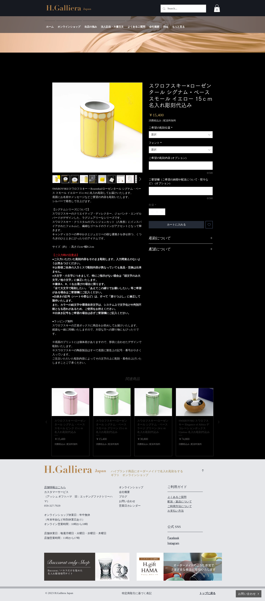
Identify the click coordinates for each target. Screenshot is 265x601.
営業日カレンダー (130, 505)
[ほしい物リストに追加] (209, 224)
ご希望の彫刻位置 (161, 127)
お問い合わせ (127, 501)
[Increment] (162, 212)
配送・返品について (179, 501)
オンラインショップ (131, 487)
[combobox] (181, 134)
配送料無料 (169, 120)
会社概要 (124, 492)
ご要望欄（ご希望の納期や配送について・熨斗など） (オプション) (178, 181)
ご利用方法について (179, 506)
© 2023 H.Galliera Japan (59, 593)
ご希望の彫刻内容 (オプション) (167, 158)
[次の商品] (219, 422)
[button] (217, 8)
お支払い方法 (175, 510)
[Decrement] (151, 212)
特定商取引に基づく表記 (137, 593)
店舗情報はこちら (55, 487)
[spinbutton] (157, 212)
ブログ (123, 496)
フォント (155, 142)
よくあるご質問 (176, 497)
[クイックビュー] (70, 402)
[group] (132, 422)
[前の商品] (46, 422)
